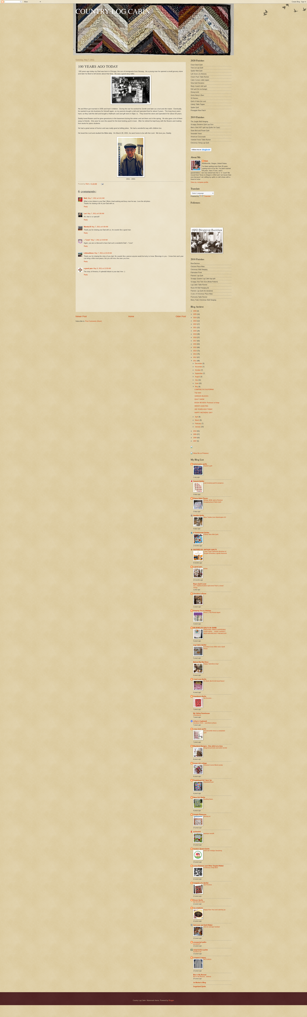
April (197, 417)
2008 (195, 438)
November (199, 367)
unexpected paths (199, 942)
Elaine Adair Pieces (200, 498)
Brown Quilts (198, 900)
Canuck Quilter (198, 481)
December (199, 363)
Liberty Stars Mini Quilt (211, 534)
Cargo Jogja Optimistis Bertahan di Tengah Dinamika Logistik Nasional (215, 552)
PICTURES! (207, 959)
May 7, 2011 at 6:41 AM (96, 198)
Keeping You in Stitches (202, 611)
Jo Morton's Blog (199, 982)
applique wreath (209, 833)
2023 (195, 321)
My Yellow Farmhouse (201, 713)
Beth (85, 198)
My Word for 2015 (199, 902)
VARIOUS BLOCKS (201, 396)
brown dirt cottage (200, 763)
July (196, 380)
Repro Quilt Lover (199, 584)
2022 (195, 324)
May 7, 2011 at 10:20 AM (103, 253)
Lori (85, 213)
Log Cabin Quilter (199, 645)
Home (131, 316)
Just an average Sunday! (212, 927)
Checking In (197, 715)
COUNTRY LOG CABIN (113, 11)
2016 (195, 344)
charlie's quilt (208, 466)
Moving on (207, 816)
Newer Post (81, 316)
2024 (195, 317)
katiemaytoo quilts (200, 464)
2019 (195, 334)
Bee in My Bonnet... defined (202, 976)
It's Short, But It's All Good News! (214, 681)
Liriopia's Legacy (199, 958)
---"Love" (87, 240)
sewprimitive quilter (200, 950)
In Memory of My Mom (211, 867)
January (198, 427)
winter (206, 568)
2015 (195, 347)
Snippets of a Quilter (201, 883)
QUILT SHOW (199, 399)
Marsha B (87, 227)
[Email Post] (102, 184)
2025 (195, 314)
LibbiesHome (89, 253)
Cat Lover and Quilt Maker (203, 925)
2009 (195, 434)
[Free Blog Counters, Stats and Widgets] (192, 447)
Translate (207, 196)
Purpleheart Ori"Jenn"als (202, 780)
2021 (195, 327)
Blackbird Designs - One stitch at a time (208, 746)
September (199, 373)
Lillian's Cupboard (200, 721)
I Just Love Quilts (199, 679)
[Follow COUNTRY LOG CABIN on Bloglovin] (201, 151)
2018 (195, 337)
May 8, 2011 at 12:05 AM (102, 268)
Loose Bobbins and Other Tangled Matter (208, 866)
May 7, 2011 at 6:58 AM (96, 213)
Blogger (171, 1000)
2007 (195, 441)
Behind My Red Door (201, 662)
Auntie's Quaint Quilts (201, 849)
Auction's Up (197, 952)
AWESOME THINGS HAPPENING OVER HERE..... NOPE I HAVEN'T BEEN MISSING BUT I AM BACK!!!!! (215, 631)
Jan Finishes (208, 885)
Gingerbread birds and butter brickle (215, 748)
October (198, 370)
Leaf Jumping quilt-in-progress (214, 483)
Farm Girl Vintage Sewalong (213, 850)
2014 (195, 351)
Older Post (181, 316)
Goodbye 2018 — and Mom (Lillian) (204, 723)
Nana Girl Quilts (199, 797)
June (197, 383)
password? (196, 944)
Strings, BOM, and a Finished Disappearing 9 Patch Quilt (213, 501)
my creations (198, 908)
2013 (195, 354)
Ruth (206, 161)
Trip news (198, 393)
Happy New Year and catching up (214, 910)
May (196, 387)
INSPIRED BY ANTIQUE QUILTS (205, 550)
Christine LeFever (199, 593)
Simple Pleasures (199, 814)
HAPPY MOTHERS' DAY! (204, 413)
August (197, 377)
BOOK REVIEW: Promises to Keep (207, 403)
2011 (195, 361)
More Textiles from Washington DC (215, 517)
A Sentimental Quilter (201, 532)
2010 (195, 431)
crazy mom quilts (199, 729)
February (198, 423)
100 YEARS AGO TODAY (204, 409)
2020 (195, 331)
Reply (86, 206)
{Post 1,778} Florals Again (212, 612)
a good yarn (88, 268)
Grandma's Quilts (199, 696)
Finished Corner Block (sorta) (213, 765)
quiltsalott (197, 832)
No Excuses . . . (209, 698)
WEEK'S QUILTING (201, 406)
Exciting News (208, 799)
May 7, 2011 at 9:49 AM (99, 240)
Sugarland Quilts (199, 986)
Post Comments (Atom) (93, 321)
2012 (195, 357)
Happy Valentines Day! (211, 664)
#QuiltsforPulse (209, 782)
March (197, 420)
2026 (195, 311)
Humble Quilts (198, 515)
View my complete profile (199, 182)
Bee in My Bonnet (199, 975)
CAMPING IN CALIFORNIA (204, 389)
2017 (195, 341)
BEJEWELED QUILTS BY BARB (204, 628)
